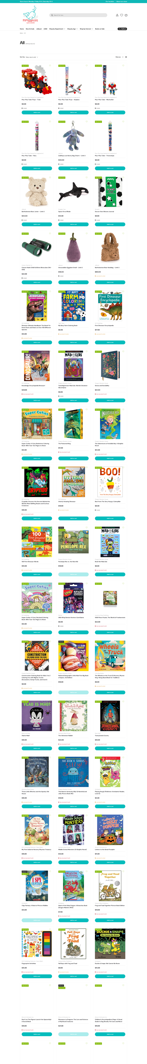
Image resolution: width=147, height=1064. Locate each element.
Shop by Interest (85, 29)
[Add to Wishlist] (50, 66)
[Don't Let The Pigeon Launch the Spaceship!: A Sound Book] (37, 1000)
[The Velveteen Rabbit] (73, 716)
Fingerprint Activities (29, 963)
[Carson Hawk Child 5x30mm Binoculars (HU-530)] (37, 248)
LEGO (45, 29)
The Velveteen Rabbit (65, 735)
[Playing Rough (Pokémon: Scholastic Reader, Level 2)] (110, 772)
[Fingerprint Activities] (37, 944)
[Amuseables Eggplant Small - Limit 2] (73, 248)
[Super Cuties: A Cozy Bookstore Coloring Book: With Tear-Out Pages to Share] (37, 424)
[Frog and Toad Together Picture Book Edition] (110, 886)
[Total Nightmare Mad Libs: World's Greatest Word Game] (73, 366)
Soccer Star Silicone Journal (104, 211)
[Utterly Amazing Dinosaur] (73, 482)
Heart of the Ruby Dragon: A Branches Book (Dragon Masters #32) (72, 906)
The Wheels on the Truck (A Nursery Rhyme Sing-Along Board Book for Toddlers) (109, 677)
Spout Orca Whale (64, 211)
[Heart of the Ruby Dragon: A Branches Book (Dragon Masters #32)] (73, 886)
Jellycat (39, 29)
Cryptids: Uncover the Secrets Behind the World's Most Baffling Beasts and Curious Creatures (36, 504)
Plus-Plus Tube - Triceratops (104, 156)
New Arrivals (30, 29)
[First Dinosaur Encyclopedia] (110, 306)
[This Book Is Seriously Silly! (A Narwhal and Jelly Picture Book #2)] (73, 772)
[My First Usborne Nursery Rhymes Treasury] (37, 830)
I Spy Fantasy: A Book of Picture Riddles (35, 905)
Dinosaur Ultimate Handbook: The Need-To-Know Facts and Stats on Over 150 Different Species (36, 328)
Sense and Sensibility (102, 386)
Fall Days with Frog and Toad (67, 963)
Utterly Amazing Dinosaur (66, 501)
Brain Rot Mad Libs (101, 562)
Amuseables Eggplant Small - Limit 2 (70, 267)
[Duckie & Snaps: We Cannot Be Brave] (110, 944)
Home (22, 29)
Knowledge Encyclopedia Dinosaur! (33, 386)
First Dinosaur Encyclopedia (104, 325)
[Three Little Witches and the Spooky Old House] (37, 772)
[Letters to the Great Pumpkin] (110, 830)
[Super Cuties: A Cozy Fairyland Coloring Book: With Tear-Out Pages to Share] (37, 598)
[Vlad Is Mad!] (37, 716)
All (25, 33)
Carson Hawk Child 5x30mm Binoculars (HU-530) (36, 269)
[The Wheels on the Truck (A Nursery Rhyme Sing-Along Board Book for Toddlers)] (110, 656)
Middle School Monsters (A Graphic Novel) (72, 849)
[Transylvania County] (110, 716)
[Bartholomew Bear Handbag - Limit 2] (110, 248)
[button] (126, 15)
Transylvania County (102, 735)
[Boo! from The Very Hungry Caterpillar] (110, 482)
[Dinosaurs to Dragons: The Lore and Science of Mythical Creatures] (73, 1000)
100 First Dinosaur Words (30, 562)
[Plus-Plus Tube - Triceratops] (110, 136)
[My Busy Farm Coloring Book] (73, 306)
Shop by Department (56, 29)
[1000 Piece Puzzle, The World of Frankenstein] (110, 598)
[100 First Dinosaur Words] (37, 542)
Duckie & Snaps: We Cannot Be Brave (107, 963)
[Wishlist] (121, 15)
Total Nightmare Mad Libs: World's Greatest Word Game (72, 387)
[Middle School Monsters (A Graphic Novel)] (73, 830)
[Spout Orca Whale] (73, 192)
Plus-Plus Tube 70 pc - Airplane (68, 100)
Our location (110, 1)
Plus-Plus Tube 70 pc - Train (31, 100)
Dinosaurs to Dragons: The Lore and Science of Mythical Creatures (73, 1020)
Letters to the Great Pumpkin (105, 849)
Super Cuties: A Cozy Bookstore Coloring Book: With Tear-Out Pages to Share (35, 445)
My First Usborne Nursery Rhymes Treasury (36, 849)
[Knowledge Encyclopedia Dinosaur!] (37, 366)
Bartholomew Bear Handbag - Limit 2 (107, 267)
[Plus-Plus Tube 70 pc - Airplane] (73, 80)
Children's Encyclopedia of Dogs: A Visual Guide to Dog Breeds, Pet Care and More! (108, 1020)
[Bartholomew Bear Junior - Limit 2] (37, 192)
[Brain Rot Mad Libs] (110, 542)
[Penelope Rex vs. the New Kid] (73, 542)
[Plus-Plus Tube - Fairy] (37, 136)
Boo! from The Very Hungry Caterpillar (108, 501)
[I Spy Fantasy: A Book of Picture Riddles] (37, 886)
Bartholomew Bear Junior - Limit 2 (33, 211)
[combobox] (78, 15)
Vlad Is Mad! (26, 735)
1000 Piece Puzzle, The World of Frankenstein (110, 617)
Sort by (22, 57)
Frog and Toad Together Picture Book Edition (110, 905)
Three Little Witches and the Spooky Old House (35, 793)
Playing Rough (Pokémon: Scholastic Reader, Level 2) (110, 793)
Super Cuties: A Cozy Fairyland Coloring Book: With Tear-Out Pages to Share (35, 618)
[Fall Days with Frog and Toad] (73, 944)
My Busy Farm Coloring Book (67, 325)
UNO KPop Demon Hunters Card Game (71, 617)
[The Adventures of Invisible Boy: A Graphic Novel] (110, 424)
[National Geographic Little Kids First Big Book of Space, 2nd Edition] (73, 656)
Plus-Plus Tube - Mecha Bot (104, 100)
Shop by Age (71, 29)
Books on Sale (99, 29)
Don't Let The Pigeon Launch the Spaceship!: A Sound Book (36, 1020)
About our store (121, 1)
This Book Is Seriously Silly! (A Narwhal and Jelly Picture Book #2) (72, 793)
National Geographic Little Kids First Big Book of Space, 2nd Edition (73, 677)
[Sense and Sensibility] (110, 366)
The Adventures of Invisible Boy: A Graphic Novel (109, 445)
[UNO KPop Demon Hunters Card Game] (73, 598)
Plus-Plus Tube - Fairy (29, 156)
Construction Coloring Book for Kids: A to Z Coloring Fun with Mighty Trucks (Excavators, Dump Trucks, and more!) (36, 678)
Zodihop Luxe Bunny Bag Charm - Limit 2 (71, 156)
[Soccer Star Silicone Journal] (110, 192)
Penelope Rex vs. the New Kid (68, 562)
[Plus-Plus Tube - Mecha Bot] (110, 80)
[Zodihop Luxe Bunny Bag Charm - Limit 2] (73, 136)
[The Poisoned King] (73, 424)
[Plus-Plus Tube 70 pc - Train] (37, 80)
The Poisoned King (64, 443)
